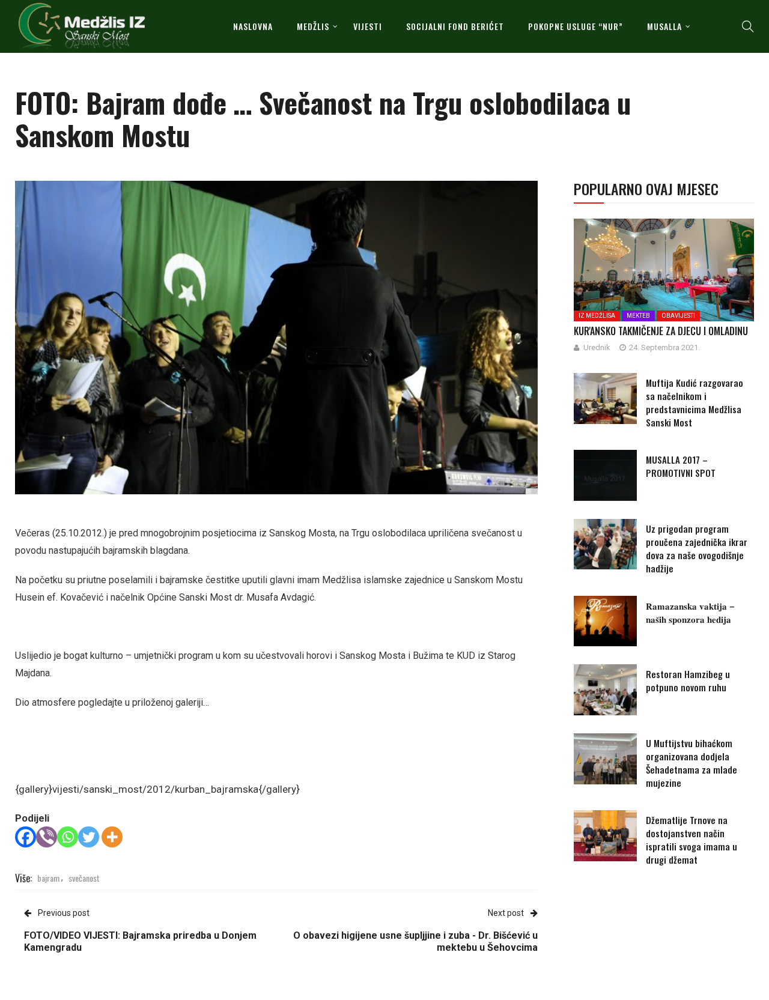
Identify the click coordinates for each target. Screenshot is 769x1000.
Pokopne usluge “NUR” (575, 26)
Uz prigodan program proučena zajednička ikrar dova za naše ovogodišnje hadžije (696, 548)
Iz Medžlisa (597, 315)
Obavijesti (678, 315)
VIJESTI (367, 26)
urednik (596, 347)
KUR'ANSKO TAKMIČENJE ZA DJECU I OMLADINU (661, 331)
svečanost (84, 877)
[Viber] (46, 836)
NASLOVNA (253, 26)
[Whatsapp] (67, 836)
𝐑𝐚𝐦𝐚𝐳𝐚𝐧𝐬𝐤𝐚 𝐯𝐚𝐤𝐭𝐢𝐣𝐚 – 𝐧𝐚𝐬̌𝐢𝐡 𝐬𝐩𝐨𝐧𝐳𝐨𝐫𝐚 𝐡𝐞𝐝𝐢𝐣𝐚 (690, 612)
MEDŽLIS (313, 26)
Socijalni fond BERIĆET (455, 26)
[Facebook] (25, 836)
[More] (112, 836)
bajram (48, 877)
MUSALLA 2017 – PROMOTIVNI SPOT (681, 466)
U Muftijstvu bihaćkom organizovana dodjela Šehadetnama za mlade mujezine (691, 762)
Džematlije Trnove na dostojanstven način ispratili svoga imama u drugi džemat (691, 839)
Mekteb (638, 315)
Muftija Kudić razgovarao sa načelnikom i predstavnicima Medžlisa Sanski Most (694, 402)
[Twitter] (88, 836)
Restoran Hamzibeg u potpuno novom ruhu (688, 680)
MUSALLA (664, 26)
